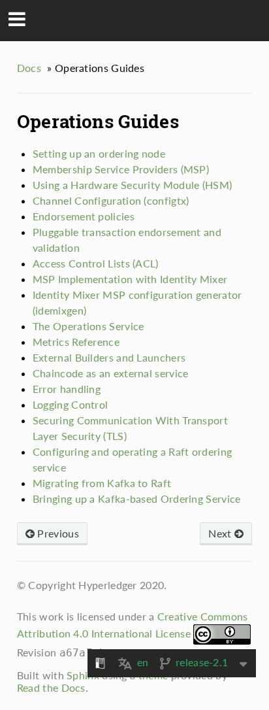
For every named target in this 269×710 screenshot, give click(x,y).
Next (221, 533)
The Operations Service (88, 326)
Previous (57, 533)
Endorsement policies (83, 216)
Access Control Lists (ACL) (96, 263)
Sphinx (83, 675)
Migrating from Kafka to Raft (102, 483)
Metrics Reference (76, 341)
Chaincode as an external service (111, 373)
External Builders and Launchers (109, 357)
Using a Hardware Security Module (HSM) (132, 184)
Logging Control (70, 404)
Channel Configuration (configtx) (111, 200)
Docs (29, 67)
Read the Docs (51, 687)
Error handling (67, 388)
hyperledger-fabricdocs (143, 20)
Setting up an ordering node (99, 153)
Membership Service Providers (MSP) (121, 169)
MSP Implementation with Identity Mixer (130, 279)
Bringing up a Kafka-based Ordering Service (137, 498)
